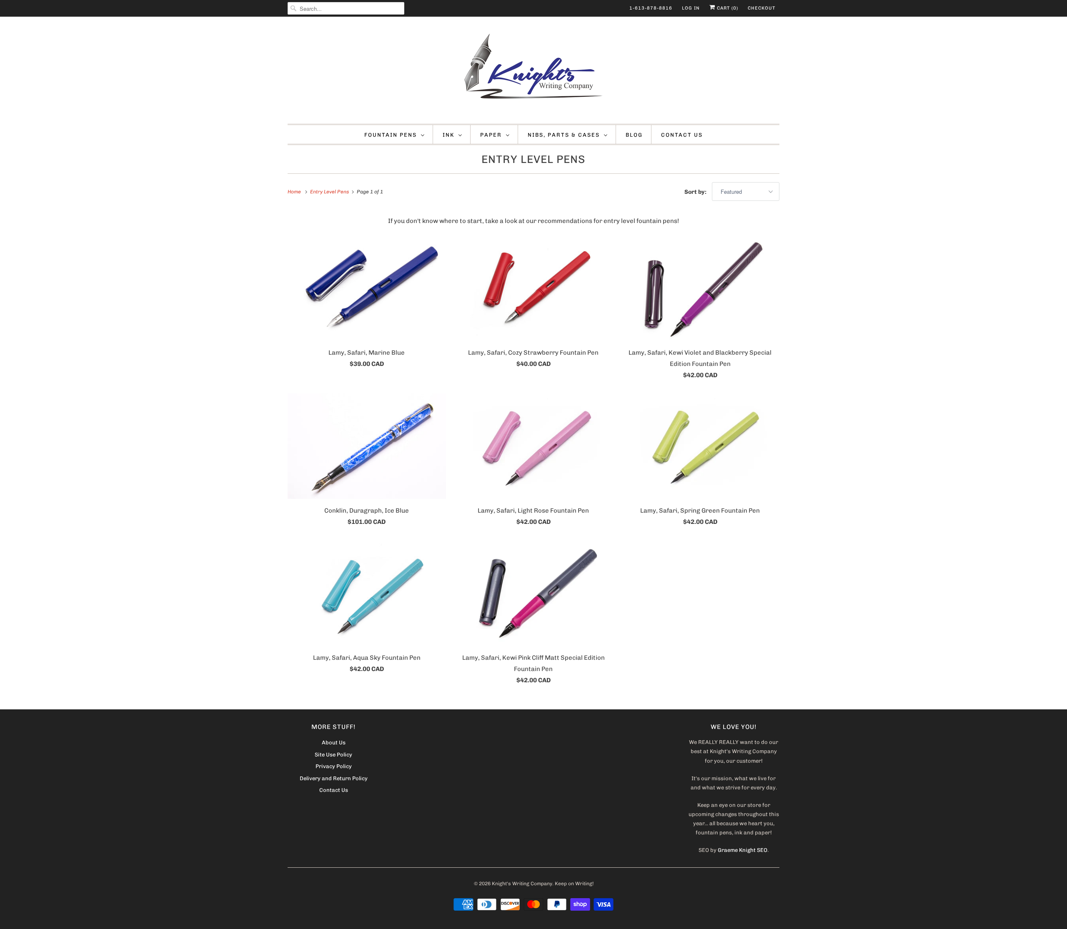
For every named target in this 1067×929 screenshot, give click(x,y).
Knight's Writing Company (522, 883)
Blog (634, 135)
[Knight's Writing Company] (533, 72)
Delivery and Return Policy (334, 778)
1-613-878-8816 (650, 8)
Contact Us (682, 135)
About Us (334, 742)
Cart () (726, 8)
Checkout (761, 8)
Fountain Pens (390, 135)
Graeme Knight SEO (742, 850)
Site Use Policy (333, 754)
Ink (448, 135)
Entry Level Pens (533, 159)
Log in (691, 8)
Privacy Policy (334, 766)
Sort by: (696, 191)
